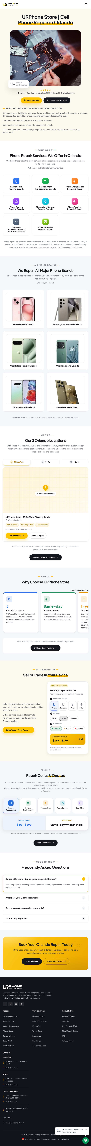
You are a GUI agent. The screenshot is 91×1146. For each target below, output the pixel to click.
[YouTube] (16, 1004)
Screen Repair (8, 1021)
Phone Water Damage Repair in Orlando (45, 208)
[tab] (17, 462)
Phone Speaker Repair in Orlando (74, 208)
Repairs (6, 1011)
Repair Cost (7, 1041)
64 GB (54, 718)
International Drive (39, 1021)
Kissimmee (36, 1036)
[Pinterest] (21, 1004)
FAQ (63, 1036)
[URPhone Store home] (10, 4)
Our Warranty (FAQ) (69, 1026)
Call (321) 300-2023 (58, 100)
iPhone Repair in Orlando (23, 324)
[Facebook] (5, 1004)
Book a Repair (33, 100)
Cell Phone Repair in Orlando (70, 247)
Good (68, 729)
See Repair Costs (44, 843)
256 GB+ (73, 718)
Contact (6, 1053)
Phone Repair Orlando (11, 1016)
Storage (55, 713)
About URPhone (68, 1016)
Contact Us (7, 1118)
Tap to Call (7, 1123)
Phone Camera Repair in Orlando (16, 208)
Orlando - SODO (38, 1016)
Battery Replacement (11, 1026)
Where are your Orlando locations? (22, 897)
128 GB (63, 718)
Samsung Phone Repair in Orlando (67, 324)
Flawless (57, 729)
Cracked (80, 729)
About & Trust (68, 1011)
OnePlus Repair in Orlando (67, 366)
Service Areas (38, 1011)
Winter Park (37, 1031)
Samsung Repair (9, 1036)
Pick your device (59, 699)
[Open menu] (85, 4)
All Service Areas (39, 1046)
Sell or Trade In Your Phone (17, 730)
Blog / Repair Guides (70, 1031)
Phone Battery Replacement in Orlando (45, 188)
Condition (56, 724)
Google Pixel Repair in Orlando (23, 366)
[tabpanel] (45, 504)
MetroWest (36, 1026)
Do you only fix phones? (17, 918)
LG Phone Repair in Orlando (23, 407)
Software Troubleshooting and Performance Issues (16, 229)
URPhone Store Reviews (44, 648)
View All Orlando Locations (44, 557)
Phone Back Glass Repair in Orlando (45, 228)
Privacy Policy (67, 1041)
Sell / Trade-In (8, 1046)
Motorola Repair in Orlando (67, 407)
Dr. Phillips (36, 1041)
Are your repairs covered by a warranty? (25, 908)
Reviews (65, 1021)
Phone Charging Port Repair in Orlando (75, 188)
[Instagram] (10, 1004)
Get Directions (15, 535)
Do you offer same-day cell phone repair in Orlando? (31, 879)
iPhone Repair (8, 1031)
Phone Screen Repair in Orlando (16, 188)
